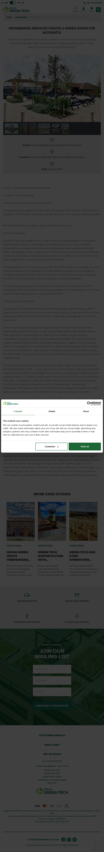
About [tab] (86, 411)
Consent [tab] (18, 411)
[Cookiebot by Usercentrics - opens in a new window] (89, 403)
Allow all (85, 446)
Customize (50, 446)
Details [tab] (52, 411)
